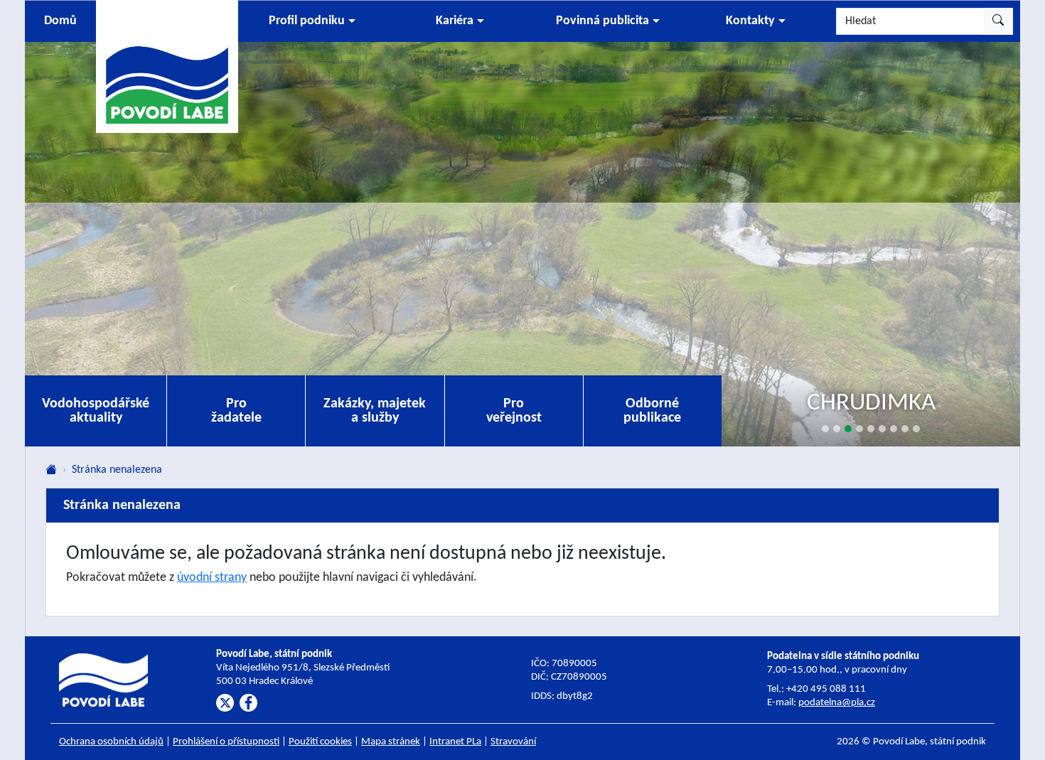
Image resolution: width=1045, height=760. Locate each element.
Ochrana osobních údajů (111, 742)
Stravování (513, 742)
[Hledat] (998, 21)
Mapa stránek (390, 742)
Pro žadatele (236, 411)
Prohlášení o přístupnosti (226, 742)
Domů (60, 21)
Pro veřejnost (514, 411)
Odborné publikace (652, 411)
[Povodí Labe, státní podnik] (167, 66)
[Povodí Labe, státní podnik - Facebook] (248, 703)
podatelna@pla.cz (836, 702)
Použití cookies (320, 742)
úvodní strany (212, 577)
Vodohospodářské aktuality (95, 411)
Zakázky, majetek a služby (374, 411)
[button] (312, 21)
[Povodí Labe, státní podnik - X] (225, 703)
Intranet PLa (455, 742)
